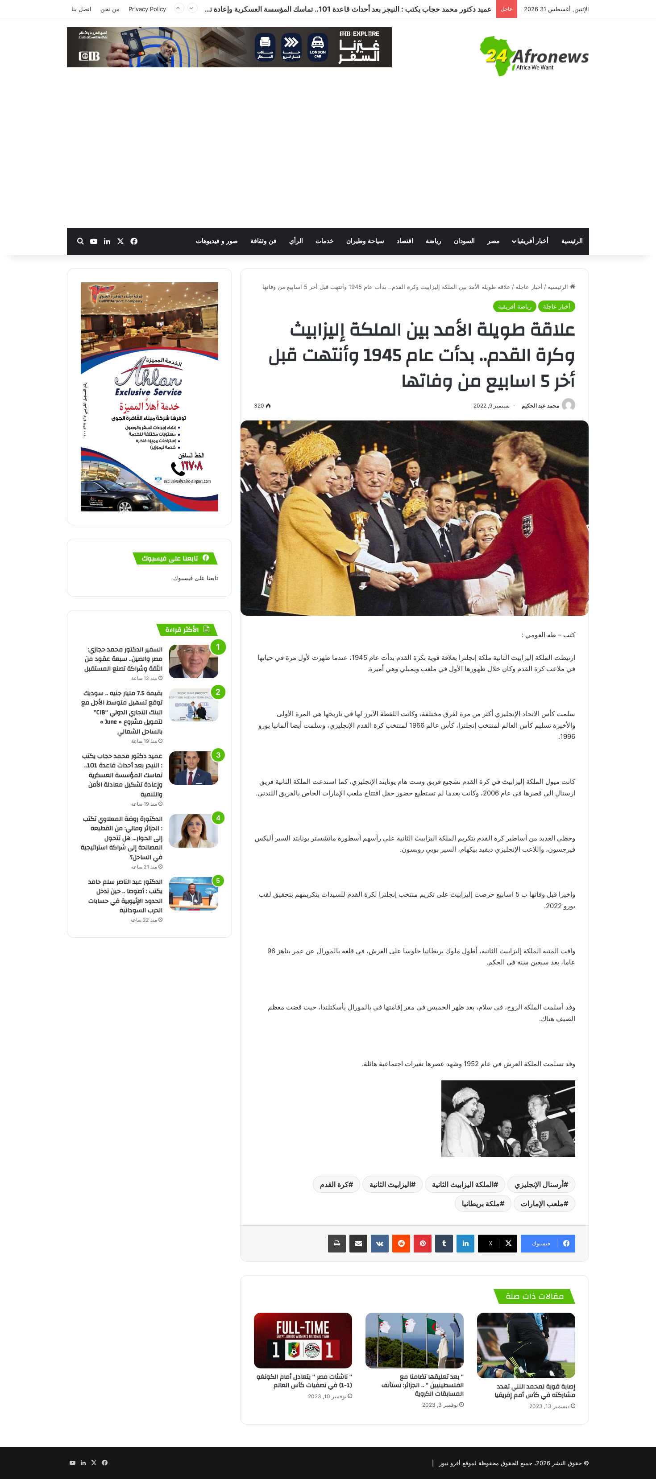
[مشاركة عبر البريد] (358, 1243)
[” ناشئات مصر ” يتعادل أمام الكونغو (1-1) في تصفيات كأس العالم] (303, 1340)
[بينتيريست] (423, 1243)
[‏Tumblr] (444, 1243)
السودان (464, 241)
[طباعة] (337, 1243)
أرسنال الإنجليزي (539, 1184)
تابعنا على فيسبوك (195, 577)
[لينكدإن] (465, 1243)
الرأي (296, 241)
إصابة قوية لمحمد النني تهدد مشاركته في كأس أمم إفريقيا (534, 1391)
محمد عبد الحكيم (540, 405)
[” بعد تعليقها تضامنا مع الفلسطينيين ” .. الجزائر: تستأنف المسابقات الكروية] (414, 1340)
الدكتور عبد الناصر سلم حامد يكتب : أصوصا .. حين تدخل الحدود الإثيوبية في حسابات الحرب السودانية (125, 896)
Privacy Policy (147, 8)
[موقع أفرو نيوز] (534, 56)
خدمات (325, 241)
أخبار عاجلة (529, 286)
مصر (493, 241)
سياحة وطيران (365, 241)
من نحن (110, 8)
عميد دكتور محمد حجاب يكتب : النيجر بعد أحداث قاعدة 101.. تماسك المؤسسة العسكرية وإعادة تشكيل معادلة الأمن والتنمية (122, 775)
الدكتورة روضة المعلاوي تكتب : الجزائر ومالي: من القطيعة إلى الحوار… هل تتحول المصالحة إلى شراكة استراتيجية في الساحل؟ (306, 15)
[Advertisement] (328, 161)
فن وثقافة (263, 241)
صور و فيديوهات (217, 241)
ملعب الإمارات (542, 1203)
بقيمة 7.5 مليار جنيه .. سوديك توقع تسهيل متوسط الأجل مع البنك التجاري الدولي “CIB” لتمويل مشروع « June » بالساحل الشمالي (121, 712)
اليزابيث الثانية (390, 1184)
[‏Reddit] (401, 1243)
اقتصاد (405, 241)
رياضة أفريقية (514, 306)
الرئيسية (572, 241)
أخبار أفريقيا (532, 241)
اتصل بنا (81, 8)
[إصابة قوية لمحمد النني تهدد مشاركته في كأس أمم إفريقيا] (526, 1345)
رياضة (433, 241)
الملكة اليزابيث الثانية (463, 1184)
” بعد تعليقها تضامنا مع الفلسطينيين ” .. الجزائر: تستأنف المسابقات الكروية (423, 1385)
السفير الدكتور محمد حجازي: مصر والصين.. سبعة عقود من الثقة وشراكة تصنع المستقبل (123, 659)
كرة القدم (334, 1184)
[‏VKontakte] (380, 1243)
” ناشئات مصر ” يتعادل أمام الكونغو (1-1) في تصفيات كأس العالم (304, 1381)
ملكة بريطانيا (481, 1203)
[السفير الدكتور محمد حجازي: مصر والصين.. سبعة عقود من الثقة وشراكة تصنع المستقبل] (193, 661)
